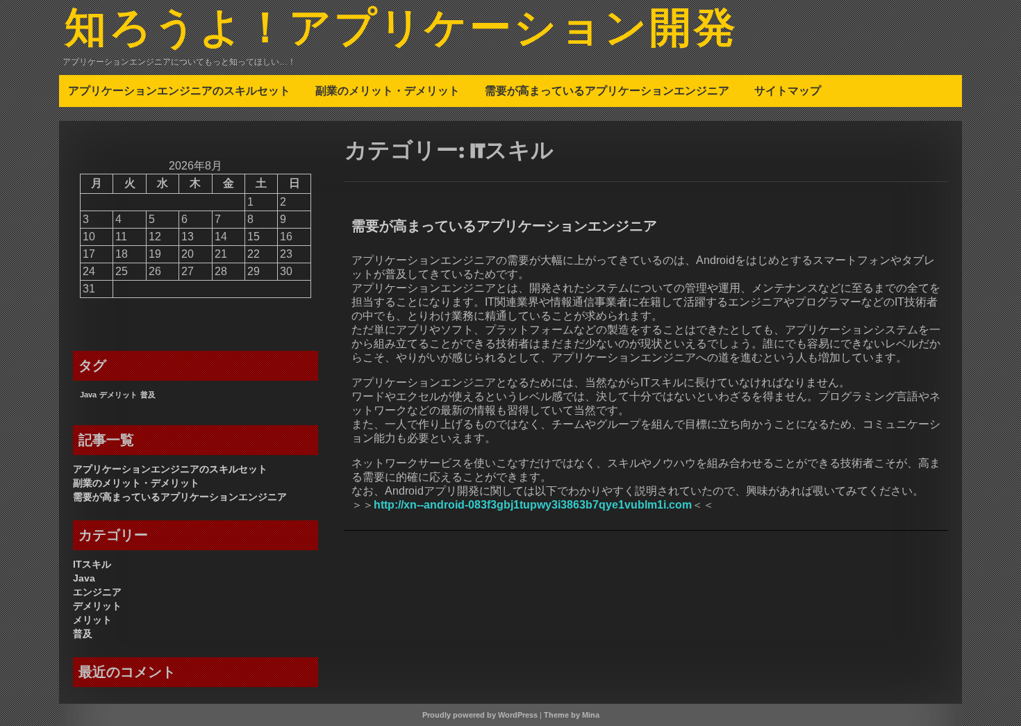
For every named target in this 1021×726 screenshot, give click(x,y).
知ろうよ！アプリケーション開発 (401, 30)
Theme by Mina (571, 715)
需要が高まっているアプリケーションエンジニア (607, 90)
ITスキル (92, 564)
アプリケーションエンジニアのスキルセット (179, 90)
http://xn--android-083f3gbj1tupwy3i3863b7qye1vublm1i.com (533, 505)
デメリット (118, 394)
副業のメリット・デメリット (387, 90)
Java (88, 394)
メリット (92, 619)
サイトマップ (787, 90)
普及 (148, 394)
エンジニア (97, 591)
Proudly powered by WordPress (480, 715)
